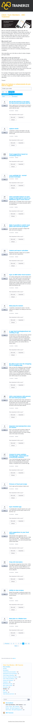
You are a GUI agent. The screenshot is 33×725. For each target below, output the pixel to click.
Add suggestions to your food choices (19, 533)
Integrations (5, 682)
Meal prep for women (16, 306)
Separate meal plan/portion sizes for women (20, 426)
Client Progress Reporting (8, 675)
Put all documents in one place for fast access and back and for (19, 102)
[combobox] (15, 699)
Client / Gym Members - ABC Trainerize (14, 704)
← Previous (6, 643)
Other (4, 690)
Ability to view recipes (16, 590)
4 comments (11, 157)
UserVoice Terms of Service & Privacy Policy (16, 721)
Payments (5, 692)
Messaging (5, 687)
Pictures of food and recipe (18, 484)
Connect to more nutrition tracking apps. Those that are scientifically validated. (18, 456)
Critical (13, 120)
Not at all (13, 117)
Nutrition (16, 110)
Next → (16, 645)
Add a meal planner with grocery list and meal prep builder (20, 397)
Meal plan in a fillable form (17, 618)
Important (22, 117)
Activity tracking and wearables (9, 671)
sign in (14, 658)
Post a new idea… (7, 666)
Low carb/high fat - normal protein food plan (17, 176)
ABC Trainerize (9, 712)
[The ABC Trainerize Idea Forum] (15, 6)
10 (25, 643)
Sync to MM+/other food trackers (20, 274)
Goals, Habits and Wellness (9, 678)
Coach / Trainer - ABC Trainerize (12, 706)
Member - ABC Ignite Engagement (13, 708)
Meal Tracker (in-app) (7, 685)
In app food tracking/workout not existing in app (20, 332)
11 (28, 643)
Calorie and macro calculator (18, 250)
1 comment (11, 136)
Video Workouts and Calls (8, 693)
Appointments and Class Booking (10, 673)
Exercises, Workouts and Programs (10, 677)
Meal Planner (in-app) (7, 683)
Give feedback (9, 702)
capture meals (13, 128)
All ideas (5, 668)
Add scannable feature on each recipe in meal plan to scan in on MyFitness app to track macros (20, 198)
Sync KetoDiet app (15, 507)
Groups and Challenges (8, 680)
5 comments (11, 600)
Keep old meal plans (16, 562)
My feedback (14, 96)
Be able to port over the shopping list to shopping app (20, 364)
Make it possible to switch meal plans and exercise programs (19, 225)
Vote (5, 105)
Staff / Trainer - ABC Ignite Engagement (14, 709)
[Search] (28, 699)
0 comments (11, 110)
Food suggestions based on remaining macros (18, 154)
